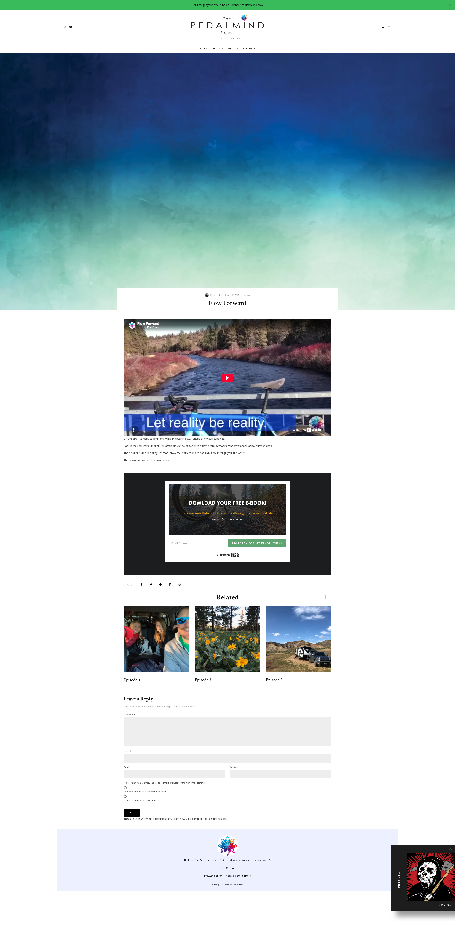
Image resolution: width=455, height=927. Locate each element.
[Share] (142, 584)
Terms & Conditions (238, 876)
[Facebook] (222, 868)
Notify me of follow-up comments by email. (145, 791)
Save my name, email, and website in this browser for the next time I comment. (167, 782)
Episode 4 (132, 680)
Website (234, 767)
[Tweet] (151, 584)
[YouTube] (71, 27)
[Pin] (160, 584)
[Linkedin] (232, 868)
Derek (212, 295)
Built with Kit (227, 555)
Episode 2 (274, 680)
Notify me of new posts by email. (140, 800)
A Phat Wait (445, 905)
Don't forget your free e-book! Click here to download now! (227, 5)
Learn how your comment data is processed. (199, 818)
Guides (215, 48)
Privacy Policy (213, 876)
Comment (129, 714)
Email (127, 767)
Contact (249, 48)
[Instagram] (65, 27)
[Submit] (179, 584)
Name (127, 751)
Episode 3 (203, 680)
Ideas (203, 48)
